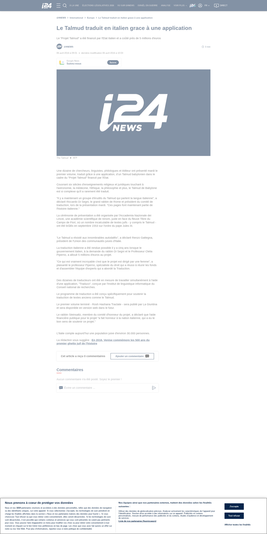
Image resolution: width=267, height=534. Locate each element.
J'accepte (234, 506)
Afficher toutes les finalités (238, 525)
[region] (133, 516)
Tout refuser (234, 516)
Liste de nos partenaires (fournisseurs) (137, 521)
